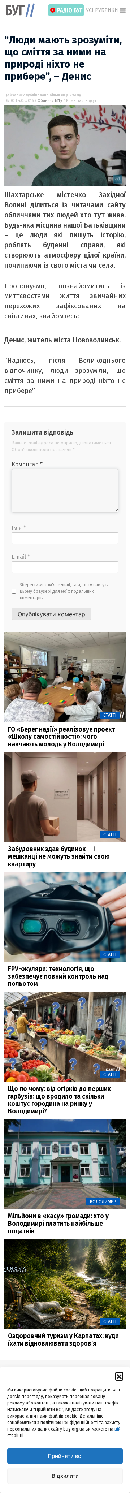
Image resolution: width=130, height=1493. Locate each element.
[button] (119, 1376)
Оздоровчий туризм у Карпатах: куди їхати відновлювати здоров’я (63, 1339)
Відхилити (65, 1475)
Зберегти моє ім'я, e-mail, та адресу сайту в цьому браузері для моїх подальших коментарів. (64, 591)
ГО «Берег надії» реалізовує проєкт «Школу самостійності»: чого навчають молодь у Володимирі (61, 737)
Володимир (103, 1201)
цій (117, 1429)
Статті (109, 715)
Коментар (27, 464)
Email (21, 556)
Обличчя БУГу (50, 101)
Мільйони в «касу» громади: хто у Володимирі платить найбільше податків (58, 1223)
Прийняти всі (65, 1456)
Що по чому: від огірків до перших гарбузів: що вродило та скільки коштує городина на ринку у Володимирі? (59, 1100)
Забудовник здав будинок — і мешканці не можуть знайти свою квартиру (59, 856)
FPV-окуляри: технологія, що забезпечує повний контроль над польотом (58, 976)
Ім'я (19, 528)
